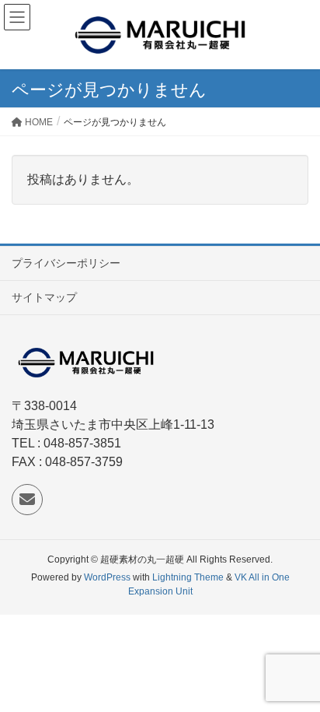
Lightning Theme (188, 577)
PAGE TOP (295, 677)
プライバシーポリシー (66, 263)
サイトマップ (44, 297)
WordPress (107, 577)
